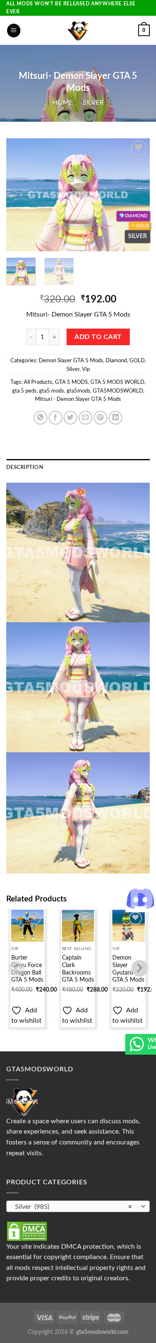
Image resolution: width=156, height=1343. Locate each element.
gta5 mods (51, 390)
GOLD (137, 360)
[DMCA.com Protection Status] (27, 1231)
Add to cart (97, 337)
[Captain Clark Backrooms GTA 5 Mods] (78, 926)
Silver (93, 102)
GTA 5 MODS (71, 382)
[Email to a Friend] (85, 418)
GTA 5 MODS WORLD (117, 382)
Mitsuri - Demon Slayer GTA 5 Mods (78, 399)
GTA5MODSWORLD (118, 390)
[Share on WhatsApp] (40, 418)
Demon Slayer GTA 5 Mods (71, 360)
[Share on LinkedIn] (115, 418)
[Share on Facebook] (55, 418)
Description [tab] (24, 467)
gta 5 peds (24, 390)
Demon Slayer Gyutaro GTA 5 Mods (128, 969)
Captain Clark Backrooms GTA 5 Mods (78, 969)
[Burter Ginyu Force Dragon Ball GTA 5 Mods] (27, 926)
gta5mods (78, 390)
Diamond (116, 360)
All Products (38, 382)
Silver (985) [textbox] (73, 1206)
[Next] (136, 195)
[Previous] (19, 195)
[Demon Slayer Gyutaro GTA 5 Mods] (128, 926)
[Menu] (13, 30)
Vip (86, 369)
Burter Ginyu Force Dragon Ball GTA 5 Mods (27, 969)
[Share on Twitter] (70, 418)
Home (62, 102)
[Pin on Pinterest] (100, 418)
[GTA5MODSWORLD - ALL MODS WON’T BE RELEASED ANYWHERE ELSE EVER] (78, 30)
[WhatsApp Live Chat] (136, 1048)
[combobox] (78, 1206)
